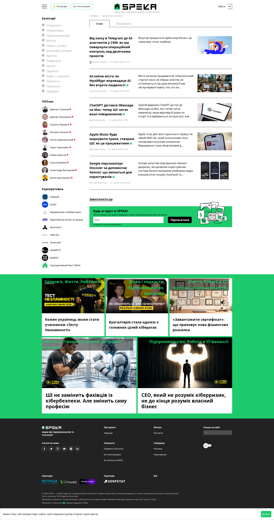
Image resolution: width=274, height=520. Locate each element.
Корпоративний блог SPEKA (65, 265)
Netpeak (54, 196)
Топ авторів (61, 6)
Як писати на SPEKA (113, 460)
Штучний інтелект (59, 51)
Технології (53, 86)
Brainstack (55, 227)
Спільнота (53, 25)
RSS (155, 475)
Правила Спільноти (113, 448)
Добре (266, 514)
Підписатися (179, 220)
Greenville (55, 242)
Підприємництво (58, 35)
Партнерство (160, 454)
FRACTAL (54, 234)
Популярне (123, 24)
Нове (99, 24)
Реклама (158, 448)
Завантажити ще (101, 199)
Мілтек (51, 40)
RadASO (54, 257)
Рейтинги (53, 81)
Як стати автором (82, 6)
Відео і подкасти (57, 76)
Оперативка (54, 30)
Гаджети (52, 71)
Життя (50, 66)
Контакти (158, 433)
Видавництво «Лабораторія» (65, 212)
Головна (93, 15)
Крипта (51, 56)
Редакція (108, 433)
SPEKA (51, 493)
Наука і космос (56, 46)
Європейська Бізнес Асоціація (66, 219)
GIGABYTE (55, 250)
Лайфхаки (53, 61)
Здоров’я (52, 91)
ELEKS (53, 204)
